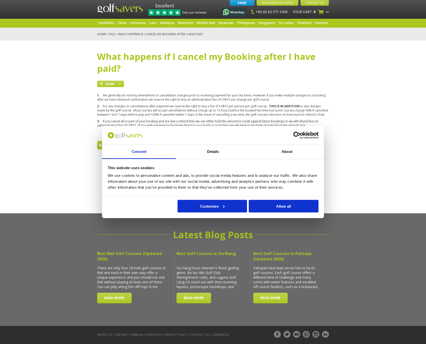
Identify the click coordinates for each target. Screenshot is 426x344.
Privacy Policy (176, 335)
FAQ (112, 34)
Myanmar (226, 22)
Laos (153, 22)
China (122, 22)
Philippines (246, 22)
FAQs (242, 3)
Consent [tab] (139, 151)
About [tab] (287, 151)
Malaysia (167, 22)
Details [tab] (213, 151)
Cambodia (106, 22)
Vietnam (321, 22)
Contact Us (314, 3)
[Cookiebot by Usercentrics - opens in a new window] (297, 135)
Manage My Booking (277, 3)
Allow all (283, 206)
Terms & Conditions (146, 335)
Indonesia (138, 22)
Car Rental (220, 335)
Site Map (121, 335)
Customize (209, 206)
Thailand (304, 22)
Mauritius (185, 22)
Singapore (267, 22)
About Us (104, 335)
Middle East (206, 22)
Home (101, 34)
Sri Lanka (286, 22)
